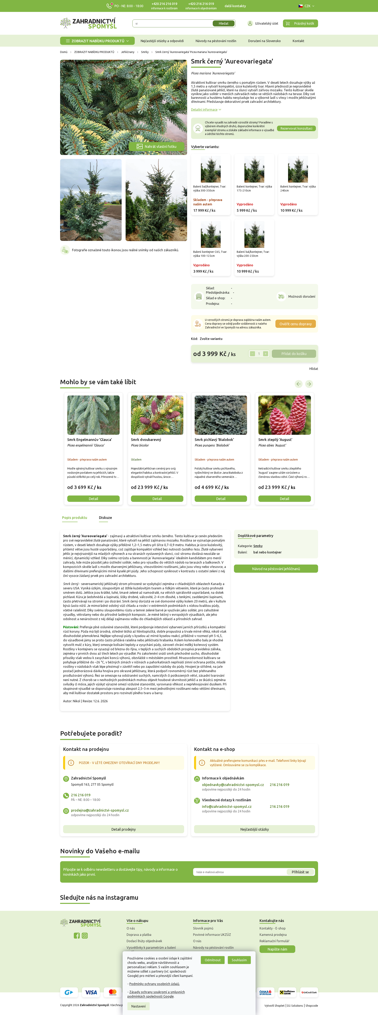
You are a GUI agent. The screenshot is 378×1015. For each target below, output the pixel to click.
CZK (308, 6)
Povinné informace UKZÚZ (212, 934)
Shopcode (312, 1005)
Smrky (258, 546)
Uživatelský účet (266, 23)
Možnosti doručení (301, 296)
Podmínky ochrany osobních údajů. (154, 984)
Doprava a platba (139, 934)
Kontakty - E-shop (273, 928)
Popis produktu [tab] (74, 518)
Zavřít (199, 368)
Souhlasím (239, 960)
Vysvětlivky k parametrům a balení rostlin (151, 950)
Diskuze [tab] (105, 518)
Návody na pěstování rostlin (213, 947)
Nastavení (138, 1006)
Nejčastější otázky (254, 829)
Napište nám (277, 949)
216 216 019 (80, 795)
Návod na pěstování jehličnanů (276, 569)
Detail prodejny (123, 829)
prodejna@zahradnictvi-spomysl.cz (100, 810)
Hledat (223, 23)
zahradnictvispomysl (85, 936)
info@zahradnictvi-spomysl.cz (227, 806)
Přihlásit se (300, 872)
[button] (93, 484)
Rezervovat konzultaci (296, 128)
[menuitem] (97, 41)
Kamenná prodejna (273, 934)
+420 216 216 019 (164, 4)
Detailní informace (204, 109)
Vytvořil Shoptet (275, 1005)
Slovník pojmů (203, 928)
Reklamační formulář (274, 941)
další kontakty (235, 6)
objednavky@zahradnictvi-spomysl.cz (233, 785)
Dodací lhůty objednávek (144, 941)
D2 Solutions (295, 1005)
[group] (93, 448)
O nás (131, 928)
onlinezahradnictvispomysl (77, 936)
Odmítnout (213, 960)
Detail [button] (93, 499)
